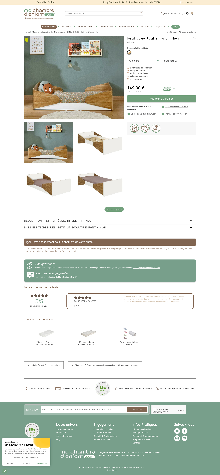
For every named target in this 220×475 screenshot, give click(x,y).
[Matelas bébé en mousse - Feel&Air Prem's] (46, 333)
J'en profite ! (137, 409)
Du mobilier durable (102, 432)
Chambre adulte (126, 26)
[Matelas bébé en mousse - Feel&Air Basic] (88, 333)
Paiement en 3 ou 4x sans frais (76, 388)
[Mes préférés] (188, 13)
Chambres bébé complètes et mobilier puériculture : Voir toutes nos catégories (106, 365)
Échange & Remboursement (145, 436)
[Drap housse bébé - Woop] (130, 333)
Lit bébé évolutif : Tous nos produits (45, 365)
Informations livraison (142, 429)
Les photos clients (64, 436)
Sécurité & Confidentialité (105, 436)
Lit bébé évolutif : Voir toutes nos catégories (181, 32)
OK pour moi (42, 463)
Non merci (10, 463)
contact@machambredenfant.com (146, 268)
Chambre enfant (85, 26)
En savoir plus (136, 79)
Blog (175, 27)
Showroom (61, 432)
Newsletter (32, 409)
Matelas (145, 26)
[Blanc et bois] (129, 52)
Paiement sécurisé (102, 439)
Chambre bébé (48, 26)
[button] (5, 471)
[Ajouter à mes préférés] (195, 39)
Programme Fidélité (141, 439)
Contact (136, 443)
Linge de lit (160, 26)
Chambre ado (106, 26)
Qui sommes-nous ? (65, 429)
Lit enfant (67, 26)
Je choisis (26, 463)
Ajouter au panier (161, 98)
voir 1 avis (131, 42)
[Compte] (184, 13)
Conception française (103, 429)
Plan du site (112, 470)
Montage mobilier (140, 432)
